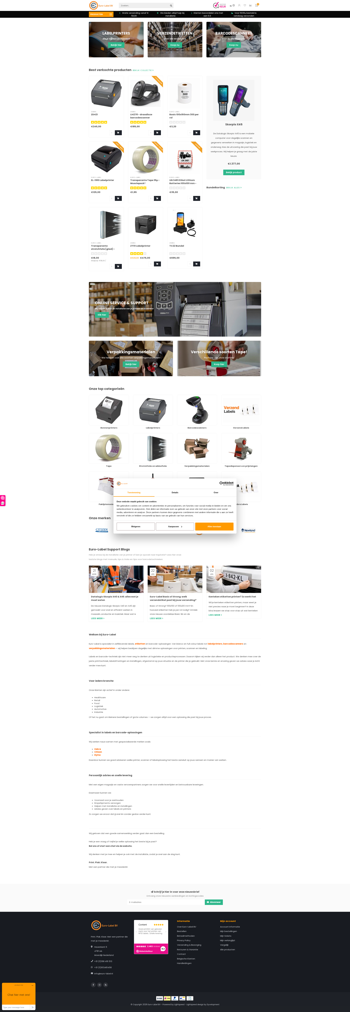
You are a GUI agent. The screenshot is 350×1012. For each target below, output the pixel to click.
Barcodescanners (186, 396)
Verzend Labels (229, 396)
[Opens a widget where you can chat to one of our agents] (19, 996)
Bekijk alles (233, 188)
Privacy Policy (183, 940)
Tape (91, 434)
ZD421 (94, 114)
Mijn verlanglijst (227, 940)
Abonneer (215, 902)
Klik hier (102, 314)
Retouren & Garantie (187, 949)
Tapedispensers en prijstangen (237, 434)
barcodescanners (233, 643)
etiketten (140, 643)
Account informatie (230, 926)
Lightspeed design (194, 1004)
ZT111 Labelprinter (140, 245)
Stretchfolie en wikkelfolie (146, 434)
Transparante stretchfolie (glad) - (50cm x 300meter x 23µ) (105, 249)
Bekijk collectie (142, 70)
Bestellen (181, 931)
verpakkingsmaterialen (102, 648)
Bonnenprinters (96, 396)
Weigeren (135, 526)
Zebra (97, 749)
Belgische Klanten (186, 958)
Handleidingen (184, 963)
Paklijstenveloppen (98, 472)
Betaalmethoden (186, 935)
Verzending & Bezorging (189, 944)
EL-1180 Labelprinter (102, 180)
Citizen (98, 751)
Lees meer (97, 618)
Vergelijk (224, 944)
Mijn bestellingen (228, 931)
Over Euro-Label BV (186, 926)
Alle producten (227, 949)
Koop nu (174, 45)
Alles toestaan (214, 526)
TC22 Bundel (176, 245)
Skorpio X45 (233, 124)
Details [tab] (175, 492)
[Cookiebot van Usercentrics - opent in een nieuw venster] (222, 483)
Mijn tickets (225, 935)
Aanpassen (173, 526)
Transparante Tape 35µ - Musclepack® (145, 182)
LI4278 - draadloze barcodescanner (141, 116)
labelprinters (215, 643)
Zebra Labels (227, 472)
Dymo (97, 755)
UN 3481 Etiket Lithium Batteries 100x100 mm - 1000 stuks (182, 183)
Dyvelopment (213, 1004)
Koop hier (219, 364)
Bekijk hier (116, 45)
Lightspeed (179, 1004)
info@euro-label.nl (103, 973)
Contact (181, 954)
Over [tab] (216, 492)
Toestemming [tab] (133, 492)
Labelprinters (139, 396)
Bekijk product (234, 172)
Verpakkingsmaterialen (188, 434)
